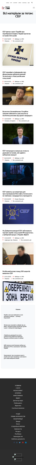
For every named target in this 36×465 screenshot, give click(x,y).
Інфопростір (8, 240)
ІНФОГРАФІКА (24, 2)
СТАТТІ (11, 2)
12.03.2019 (7, 119)
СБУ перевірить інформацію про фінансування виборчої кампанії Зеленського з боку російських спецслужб (14, 75)
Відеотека (18, 405)
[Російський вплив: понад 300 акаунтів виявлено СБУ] (18, 292)
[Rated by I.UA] (18, 455)
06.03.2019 (7, 158)
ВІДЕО (29, 2)
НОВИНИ (7, 2)
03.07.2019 (7, 39)
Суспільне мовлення (18, 408)
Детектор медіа (18, 400)
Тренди (18, 421)
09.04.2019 (7, 81)
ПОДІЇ (18, 414)
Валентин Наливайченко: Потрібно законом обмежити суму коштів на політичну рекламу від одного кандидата (17, 113)
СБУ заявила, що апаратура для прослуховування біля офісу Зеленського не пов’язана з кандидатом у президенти (17, 194)
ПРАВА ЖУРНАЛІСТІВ (18, 416)
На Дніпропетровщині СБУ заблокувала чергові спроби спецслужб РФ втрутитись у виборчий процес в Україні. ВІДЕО (18, 233)
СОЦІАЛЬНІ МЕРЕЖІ (18, 426)
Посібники (18, 434)
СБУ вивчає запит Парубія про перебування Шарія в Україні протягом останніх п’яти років (16, 34)
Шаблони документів (18, 439)
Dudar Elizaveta (19, 199)
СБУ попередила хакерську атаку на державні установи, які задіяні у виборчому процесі (16, 153)
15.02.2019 (7, 238)
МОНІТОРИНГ (15, 2)
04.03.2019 (7, 199)
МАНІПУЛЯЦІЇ (18, 419)
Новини (7, 41)
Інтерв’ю (12, 121)
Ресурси (18, 431)
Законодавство (18, 436)
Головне (7, 121)
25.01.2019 (7, 276)
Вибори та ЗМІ (19, 39)
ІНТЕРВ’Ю (19, 2)
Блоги (18, 424)
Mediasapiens (18, 403)
